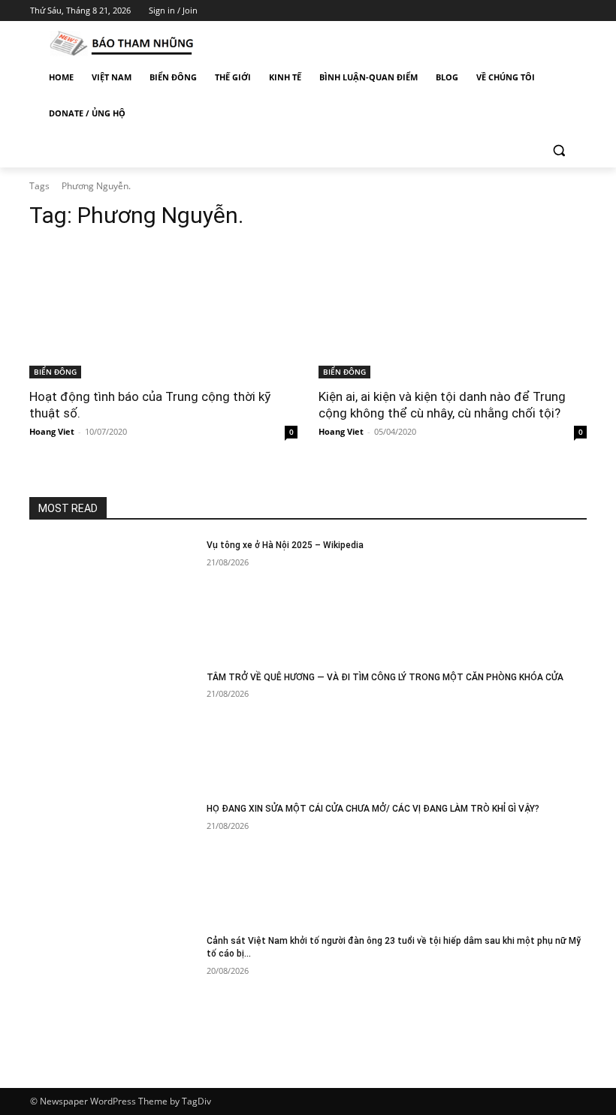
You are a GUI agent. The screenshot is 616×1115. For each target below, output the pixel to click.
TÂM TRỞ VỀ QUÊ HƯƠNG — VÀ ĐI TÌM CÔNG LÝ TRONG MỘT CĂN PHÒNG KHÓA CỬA (385, 677)
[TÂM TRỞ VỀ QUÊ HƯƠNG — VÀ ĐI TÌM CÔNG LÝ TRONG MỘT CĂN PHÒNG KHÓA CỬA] (113, 729)
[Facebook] (494, 11)
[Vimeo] (556, 11)
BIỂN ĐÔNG (55, 371)
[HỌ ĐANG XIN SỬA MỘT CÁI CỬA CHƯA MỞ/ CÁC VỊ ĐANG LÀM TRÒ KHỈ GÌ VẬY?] (113, 861)
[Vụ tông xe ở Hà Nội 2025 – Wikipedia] (113, 597)
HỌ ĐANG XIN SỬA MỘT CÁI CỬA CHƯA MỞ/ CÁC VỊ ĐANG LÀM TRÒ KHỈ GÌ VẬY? (373, 808)
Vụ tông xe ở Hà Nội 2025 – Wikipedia (285, 545)
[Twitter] (536, 11)
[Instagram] (515, 11)
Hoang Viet (51, 431)
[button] (558, 149)
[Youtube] (577, 11)
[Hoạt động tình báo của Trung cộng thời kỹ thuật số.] (163, 311)
